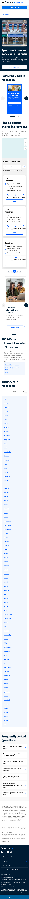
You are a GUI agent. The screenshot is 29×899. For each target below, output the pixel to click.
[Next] (26, 98)
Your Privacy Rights (6, 874)
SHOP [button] (5, 861)
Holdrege (6, 541)
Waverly (6, 712)
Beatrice (6, 427)
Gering (6, 513)
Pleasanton (7, 651)
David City (7, 476)
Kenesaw (6, 557)
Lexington (7, 566)
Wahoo (6, 708)
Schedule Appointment (14, 67)
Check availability (14, 7)
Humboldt (7, 545)
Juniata (6, 549)
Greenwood (7, 529)
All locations (6, 14)
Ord (5, 627)
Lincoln (17, 365)
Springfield (7, 692)
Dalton (6, 367)
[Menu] (3, 2)
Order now (19, 2)
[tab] (14, 857)
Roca (5, 663)
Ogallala (6, 622)
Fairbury (6, 500)
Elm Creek (7, 492)
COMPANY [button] (7, 857)
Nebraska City (8, 614)
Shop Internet (15, 327)
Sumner (6, 696)
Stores (15, 391)
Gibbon (6, 517)
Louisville (6, 582)
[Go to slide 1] (12, 116)
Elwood (6, 496)
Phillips (6, 643)
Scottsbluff (7, 675)
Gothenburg (7, 521)
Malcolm (17, 367)
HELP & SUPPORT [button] (11, 870)
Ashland (6, 411)
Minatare (6, 598)
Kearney (6, 553)
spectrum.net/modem (12, 817)
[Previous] (3, 98)
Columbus (7, 460)
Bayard (6, 423)
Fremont (6, 509)
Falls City (6, 505)
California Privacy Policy (7, 877)
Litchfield (6, 574)
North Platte (7, 618)
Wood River (7, 720)
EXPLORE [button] (7, 865)
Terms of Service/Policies (7, 886)
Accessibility (4, 876)
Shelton (6, 683)
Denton (6, 480)
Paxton (6, 639)
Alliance (6, 403)
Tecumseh (7, 704)
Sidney (6, 688)
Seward (6, 679)
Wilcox (6, 716)
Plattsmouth (7, 647)
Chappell (7, 365)
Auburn (6, 415)
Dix (11, 365)
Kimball (6, 561)
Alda (5, 399)
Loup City (6, 586)
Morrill (5, 610)
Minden (6, 602)
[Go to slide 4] (18, 116)
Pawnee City (7, 635)
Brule (5, 444)
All (7, 391)
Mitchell (6, 606)
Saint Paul (6, 671)
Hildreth (6, 537)
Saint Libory (7, 667)
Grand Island (7, 525)
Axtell (5, 419)
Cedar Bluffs (7, 452)
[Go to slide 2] (15, 116)
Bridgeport (7, 439)
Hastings (6, 533)
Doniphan (12, 367)
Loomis (6, 578)
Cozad (5, 464)
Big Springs (7, 435)
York (5, 724)
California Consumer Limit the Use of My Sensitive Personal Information (13, 883)
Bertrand (6, 431)
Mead (6, 369)
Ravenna (6, 659)
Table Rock (7, 700)
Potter (6, 372)
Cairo (5, 448)
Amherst (6, 407)
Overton (6, 631)
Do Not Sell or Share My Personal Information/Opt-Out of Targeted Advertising (14, 880)
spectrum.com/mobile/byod (19, 828)
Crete (5, 468)
